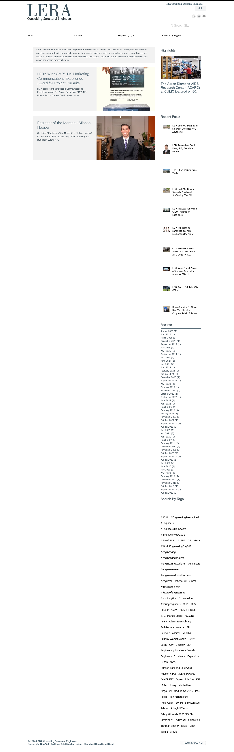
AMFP (164, 621)
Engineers (166, 656)
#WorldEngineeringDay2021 (177, 546)
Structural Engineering (187, 720)
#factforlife (181, 581)
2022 (194, 604)
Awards (180, 627)
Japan (179, 679)
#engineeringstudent (172, 558)
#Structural (194, 540)
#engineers (194, 563)
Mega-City (166, 691)
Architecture (167, 627)
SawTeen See (192, 703)
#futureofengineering (173, 592)
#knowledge (186, 598)
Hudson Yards (168, 674)
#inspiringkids (168, 598)
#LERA (181, 540)
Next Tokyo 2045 (183, 691)
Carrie (164, 645)
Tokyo (184, 726)
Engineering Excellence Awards (178, 650)
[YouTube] (204, 16)
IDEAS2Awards (186, 674)
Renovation (167, 703)
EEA (189, 645)
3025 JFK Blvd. (187, 610)
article (173, 732)
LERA (164, 685)
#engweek (166, 581)
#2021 (164, 517)
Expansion (193, 656)
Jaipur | (80, 744)
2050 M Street (169, 610)
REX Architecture (178, 697)
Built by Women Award (173, 639)
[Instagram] (199, 16)
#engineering (168, 552)
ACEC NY (189, 616)
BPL (188, 627)
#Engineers (167, 523)
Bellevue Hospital (170, 633)
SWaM (179, 703)
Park (197, 691)
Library (172, 685)
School (164, 708)
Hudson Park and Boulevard (176, 668)
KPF (198, 679)
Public (164, 697)
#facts (192, 581)
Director (180, 645)
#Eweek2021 (168, 540)
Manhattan (185, 685)
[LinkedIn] (194, 16)
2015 (185, 604)
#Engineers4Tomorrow (173, 529)
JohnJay (189, 679)
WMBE (164, 732)
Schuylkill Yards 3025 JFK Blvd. (178, 714)
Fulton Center (168, 662)
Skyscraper (167, 720)
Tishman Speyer (170, 726)
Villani (193, 726)
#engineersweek (170, 569)
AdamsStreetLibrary (180, 621)
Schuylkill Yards (179, 708)
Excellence (179, 656)
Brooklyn (187, 633)
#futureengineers (170, 587)
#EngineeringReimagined (185, 517)
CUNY (191, 639)
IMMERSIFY (167, 679)
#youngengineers (170, 604)
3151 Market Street (171, 616)
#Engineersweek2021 (173, 535)
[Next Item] (195, 67)
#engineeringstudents (173, 563)
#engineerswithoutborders (175, 575)
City (171, 645)
